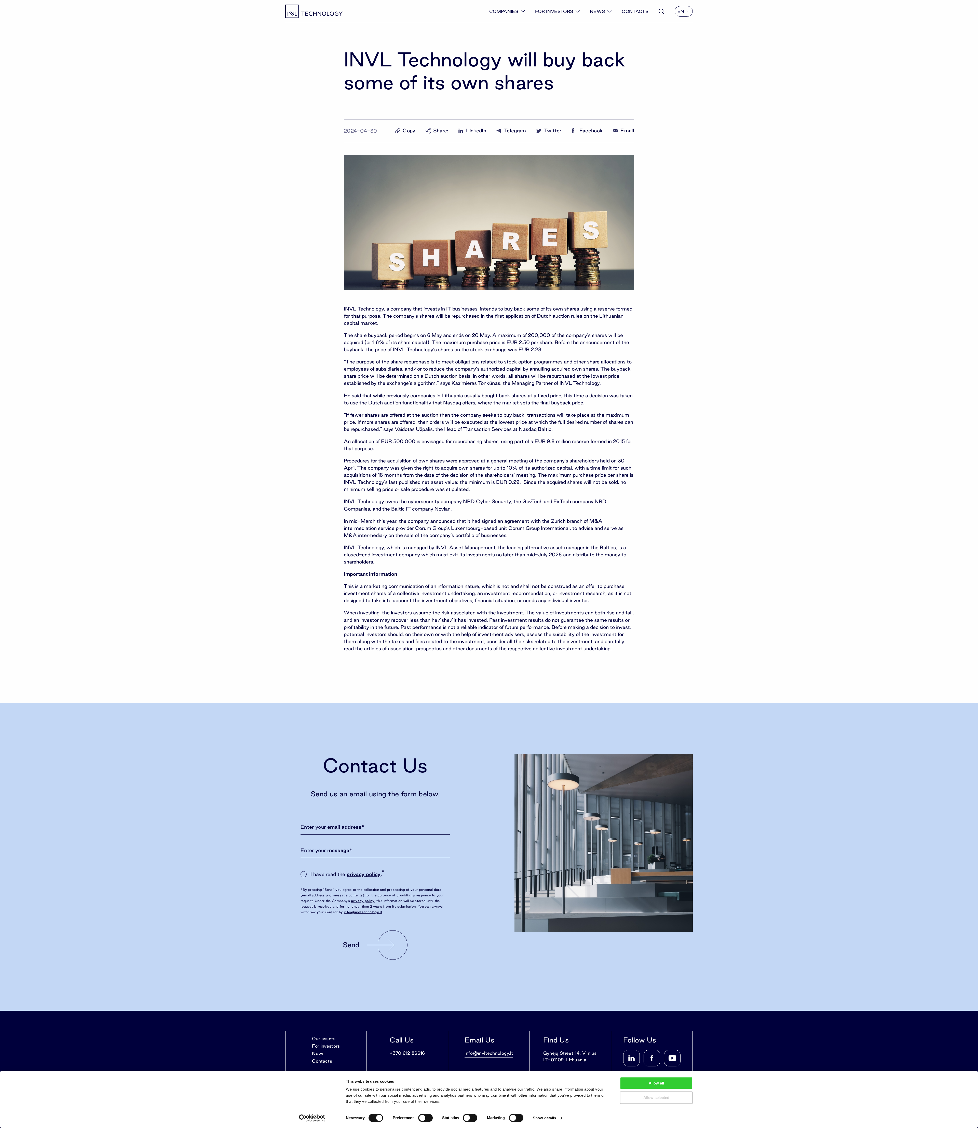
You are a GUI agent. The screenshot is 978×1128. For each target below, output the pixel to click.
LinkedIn (476, 130)
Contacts (635, 11)
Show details (544, 1118)
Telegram (515, 130)
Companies (503, 11)
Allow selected (656, 1097)
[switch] (425, 1118)
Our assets (323, 1038)
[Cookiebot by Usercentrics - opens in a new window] (312, 1118)
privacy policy (363, 874)
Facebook (591, 130)
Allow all (656, 1083)
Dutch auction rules (559, 316)
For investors (554, 11)
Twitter (553, 130)
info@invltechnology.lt (363, 912)
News (597, 11)
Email (627, 130)
